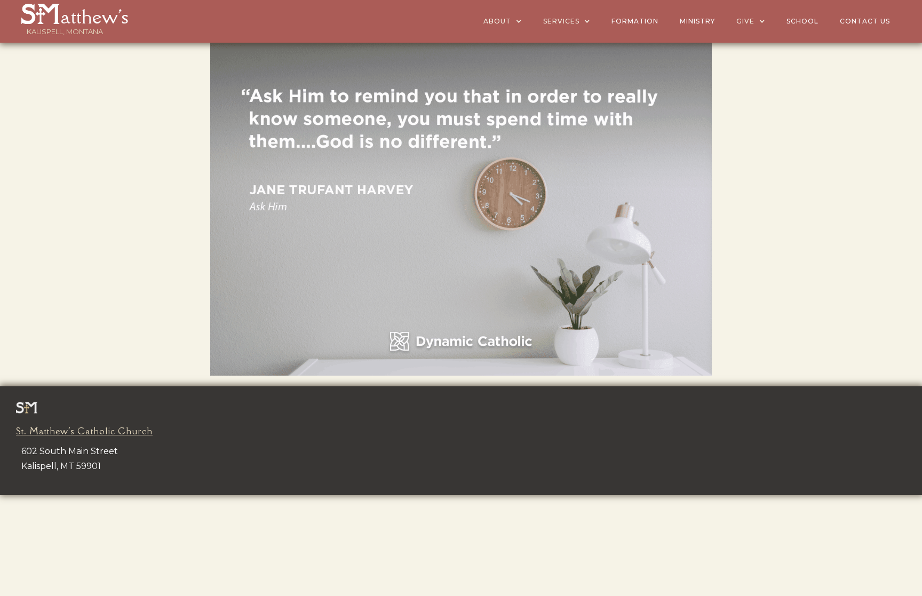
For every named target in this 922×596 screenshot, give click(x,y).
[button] (502, 21)
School (802, 21)
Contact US (865, 21)
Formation (634, 21)
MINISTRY (697, 21)
